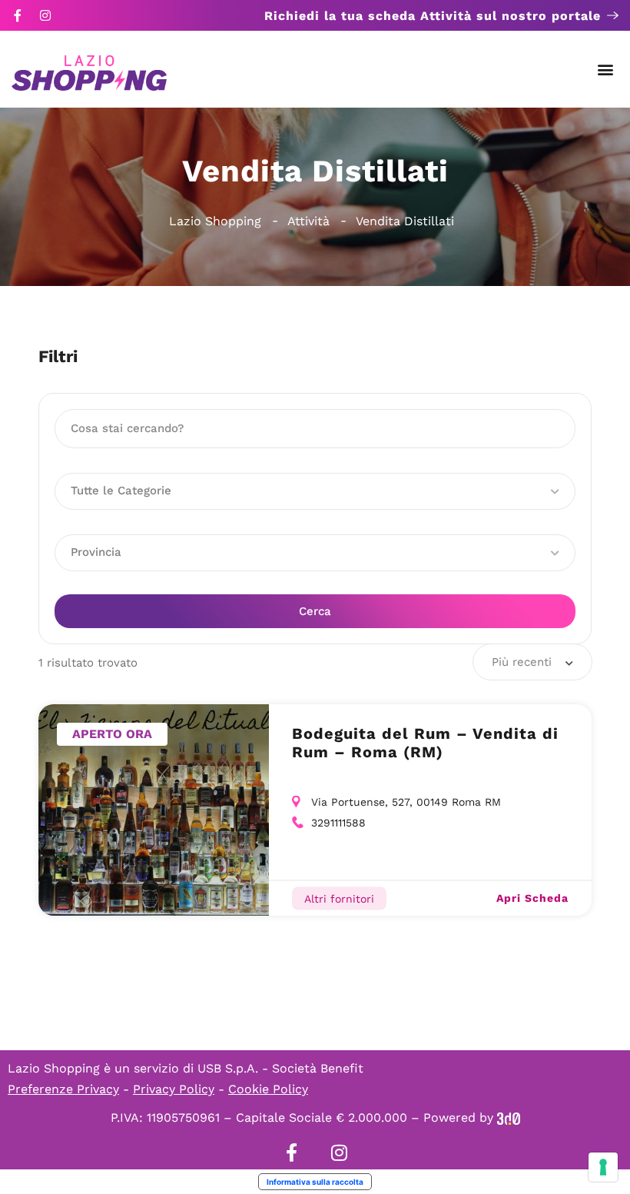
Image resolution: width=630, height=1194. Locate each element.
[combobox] (532, 662)
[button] (605, 69)
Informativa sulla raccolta (315, 1181)
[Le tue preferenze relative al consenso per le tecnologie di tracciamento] (603, 1167)
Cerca (315, 611)
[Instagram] (45, 15)
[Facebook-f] (18, 15)
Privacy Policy (173, 1089)
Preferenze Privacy (63, 1089)
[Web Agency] (508, 1117)
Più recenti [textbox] (522, 662)
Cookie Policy (268, 1089)
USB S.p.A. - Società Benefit (280, 1068)
